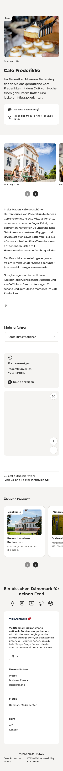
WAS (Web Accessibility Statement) (40, 760)
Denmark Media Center (23, 705)
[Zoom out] (54, 450)
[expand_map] (53, 396)
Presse (13, 675)
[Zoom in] (54, 441)
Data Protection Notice (13, 760)
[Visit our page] (22, 603)
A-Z (11, 725)
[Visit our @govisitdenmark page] (41, 603)
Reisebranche (17, 684)
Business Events (18, 680)
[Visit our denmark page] (12, 603)
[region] (31, 423)
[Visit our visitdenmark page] (31, 603)
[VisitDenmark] (20, 618)
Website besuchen (25, 109)
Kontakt (13, 729)
